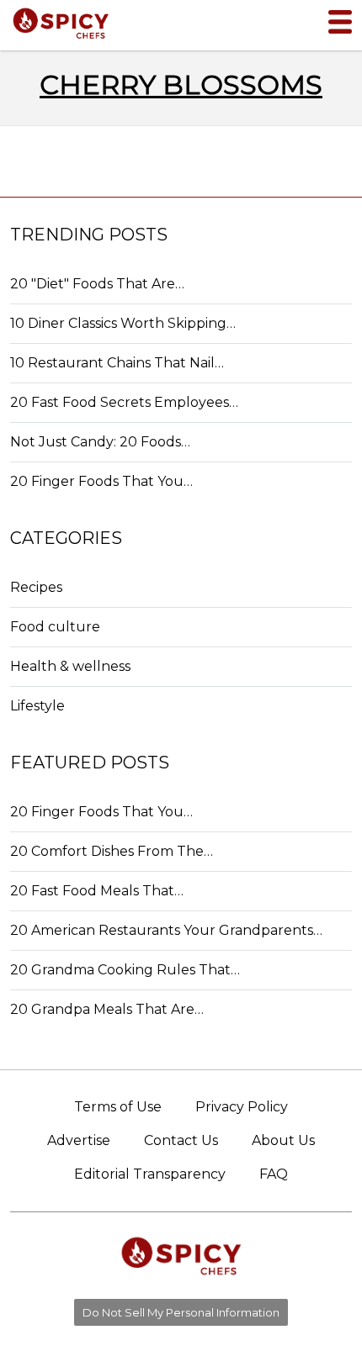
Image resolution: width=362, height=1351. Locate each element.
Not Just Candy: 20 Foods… (100, 442)
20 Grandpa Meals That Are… (107, 1009)
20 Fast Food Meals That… (97, 891)
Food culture (55, 627)
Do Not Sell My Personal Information (181, 1312)
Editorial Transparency (150, 1174)
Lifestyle (37, 706)
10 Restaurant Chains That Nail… (117, 363)
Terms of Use (118, 1107)
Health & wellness (70, 666)
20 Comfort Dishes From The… (111, 851)
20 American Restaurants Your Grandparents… (166, 930)
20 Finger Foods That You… (101, 481)
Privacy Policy (241, 1107)
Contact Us (181, 1140)
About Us (283, 1140)
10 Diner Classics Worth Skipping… (123, 323)
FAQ (273, 1174)
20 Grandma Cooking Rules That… (125, 970)
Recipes (36, 587)
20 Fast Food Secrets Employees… (124, 402)
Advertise (78, 1140)
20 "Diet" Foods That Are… (97, 284)
